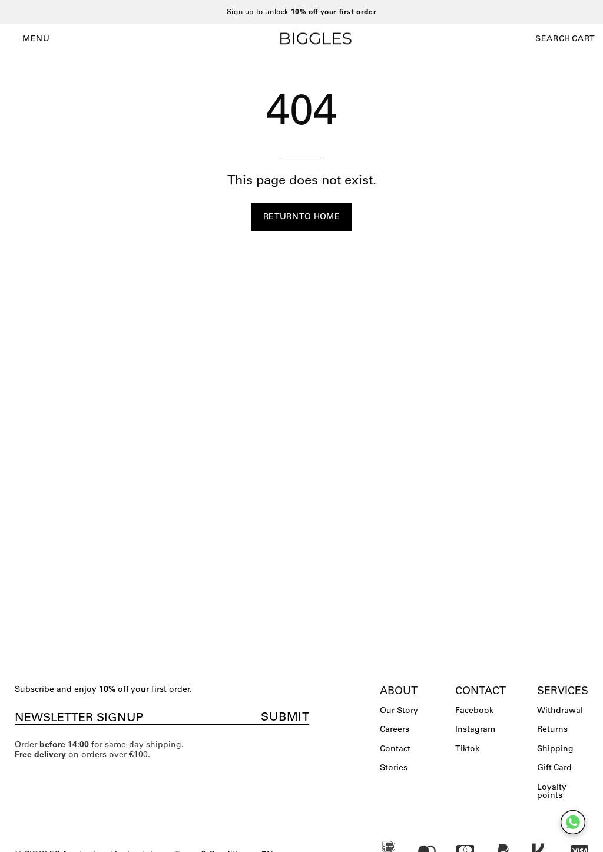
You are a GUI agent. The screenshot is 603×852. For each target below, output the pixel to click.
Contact (395, 748)
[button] (553, 38)
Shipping (555, 748)
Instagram (475, 729)
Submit (285, 716)
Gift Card (554, 767)
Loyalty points (551, 790)
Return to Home (301, 216)
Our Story (399, 710)
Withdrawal (560, 710)
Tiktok (467, 748)
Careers (394, 729)
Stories (393, 767)
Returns (552, 729)
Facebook (474, 710)
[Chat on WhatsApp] (573, 822)
